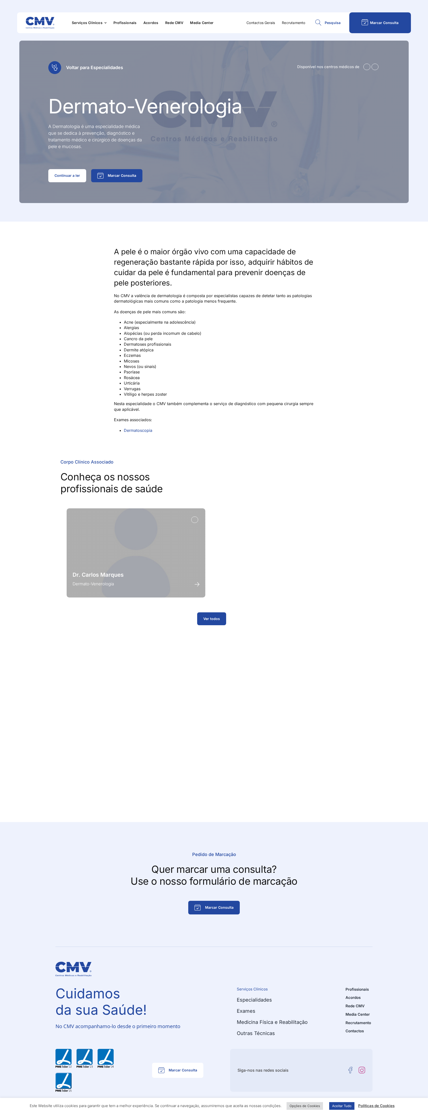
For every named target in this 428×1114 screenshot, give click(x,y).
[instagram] (362, 1070)
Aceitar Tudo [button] (341, 1106)
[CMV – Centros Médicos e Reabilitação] (40, 18)
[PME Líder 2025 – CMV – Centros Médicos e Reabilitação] (63, 1074)
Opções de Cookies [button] (305, 1106)
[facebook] (350, 1070)
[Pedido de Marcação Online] (380, 22)
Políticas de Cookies (376, 1105)
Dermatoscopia (138, 430)
